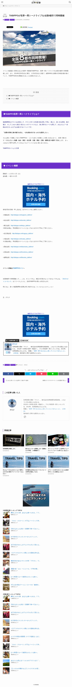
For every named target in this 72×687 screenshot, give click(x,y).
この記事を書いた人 (13, 340)
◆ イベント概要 (14, 98)
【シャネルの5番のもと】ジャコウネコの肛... (25, 668)
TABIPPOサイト (18, 268)
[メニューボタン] (2, 2)
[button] (8, 373)
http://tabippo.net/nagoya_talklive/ (22, 233)
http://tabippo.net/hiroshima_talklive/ (22, 252)
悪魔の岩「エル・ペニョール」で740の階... (24, 569)
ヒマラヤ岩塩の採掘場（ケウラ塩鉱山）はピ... (25, 636)
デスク (15, 344)
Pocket (30, 27)
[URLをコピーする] (63, 373)
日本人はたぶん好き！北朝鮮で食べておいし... (25, 528)
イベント (12, 19)
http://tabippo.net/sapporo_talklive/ (21, 215)
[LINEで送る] (24, 27)
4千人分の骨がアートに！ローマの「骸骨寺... (25, 585)
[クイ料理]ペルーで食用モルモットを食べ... (24, 577)
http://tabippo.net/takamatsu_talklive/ (22, 246)
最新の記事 (25, 340)
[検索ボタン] (70, 2)
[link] (25, 417)
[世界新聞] (36, 2)
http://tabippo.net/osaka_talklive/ (21, 239)
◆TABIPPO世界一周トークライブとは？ (21, 95)
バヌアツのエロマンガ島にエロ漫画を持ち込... (25, 553)
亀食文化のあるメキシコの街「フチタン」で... (25, 561)
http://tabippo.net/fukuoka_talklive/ (21, 257)
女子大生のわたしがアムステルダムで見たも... (25, 544)
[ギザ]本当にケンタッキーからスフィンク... (24, 536)
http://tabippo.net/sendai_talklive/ (21, 220)
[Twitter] (7, 352)
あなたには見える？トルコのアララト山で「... (25, 660)
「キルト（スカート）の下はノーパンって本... (25, 520)
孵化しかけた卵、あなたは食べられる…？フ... (25, 512)
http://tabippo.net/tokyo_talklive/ (20, 225)
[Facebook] (9, 352)
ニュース (7, 19)
